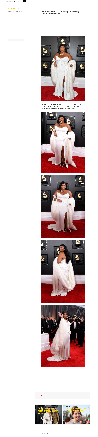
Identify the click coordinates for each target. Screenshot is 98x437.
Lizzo (43, 395)
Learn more (19, 1)
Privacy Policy (44, 433)
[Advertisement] (16, 26)
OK (24, 1)
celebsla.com (13, 9)
